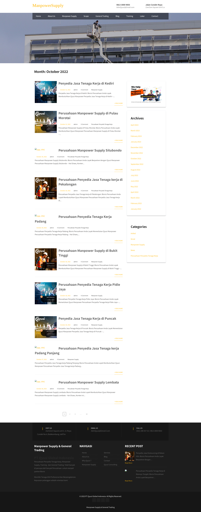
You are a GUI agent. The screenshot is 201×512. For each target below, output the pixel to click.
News (133, 250)
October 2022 (136, 158)
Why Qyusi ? (86, 460)
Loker (142, 16)
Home (38, 16)
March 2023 (135, 130)
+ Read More (118, 103)
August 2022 (135, 170)
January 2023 (136, 142)
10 (86, 414)
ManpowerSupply (48, 5)
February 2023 (136, 136)
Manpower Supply (69, 16)
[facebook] (94, 500)
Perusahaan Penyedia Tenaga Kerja (101, 124)
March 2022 (135, 198)
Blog (117, 16)
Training (129, 16)
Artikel (133, 233)
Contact (155, 16)
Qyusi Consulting (110, 464)
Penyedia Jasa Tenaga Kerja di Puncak (87, 318)
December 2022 (137, 147)
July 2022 (134, 175)
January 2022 (136, 209)
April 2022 (134, 192)
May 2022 (134, 186)
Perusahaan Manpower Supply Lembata (89, 382)
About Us (51, 16)
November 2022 (137, 153)
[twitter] (98, 500)
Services (107, 452)
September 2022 (137, 164)
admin (76, 90)
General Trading (102, 16)
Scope (86, 16)
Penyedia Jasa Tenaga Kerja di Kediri (86, 83)
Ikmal (133, 239)
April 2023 (134, 125)
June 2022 (135, 181)
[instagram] (103, 500)
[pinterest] (107, 500)
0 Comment (84, 90)
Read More (128, 463)
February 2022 (136, 203)
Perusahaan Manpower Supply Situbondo (90, 150)
